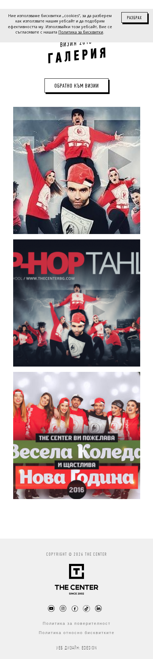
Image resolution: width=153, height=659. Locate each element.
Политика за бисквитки (80, 32)
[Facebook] (74, 608)
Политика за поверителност (77, 623)
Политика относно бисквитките (77, 633)
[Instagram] (63, 608)
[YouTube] (51, 608)
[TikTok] (86, 608)
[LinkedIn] (98, 608)
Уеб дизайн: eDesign (76, 647)
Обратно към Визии (76, 85)
